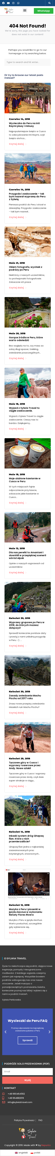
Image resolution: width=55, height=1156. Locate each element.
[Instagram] (13, 3)
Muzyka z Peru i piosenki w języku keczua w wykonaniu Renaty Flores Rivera (25, 912)
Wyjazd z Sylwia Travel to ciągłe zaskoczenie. (24, 409)
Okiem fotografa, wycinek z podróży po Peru (25, 268)
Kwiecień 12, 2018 (19, 905)
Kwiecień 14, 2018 (19, 831)
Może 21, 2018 (17, 263)
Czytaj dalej (16, 143)
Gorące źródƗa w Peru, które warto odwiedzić (26, 339)
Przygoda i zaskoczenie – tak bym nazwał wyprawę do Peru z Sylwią (27, 196)
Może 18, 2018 (17, 404)
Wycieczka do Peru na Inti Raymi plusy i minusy (24, 125)
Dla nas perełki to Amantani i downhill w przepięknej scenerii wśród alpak (27, 555)
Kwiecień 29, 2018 (19, 758)
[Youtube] (8, 3)
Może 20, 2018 (17, 333)
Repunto (46, 1145)
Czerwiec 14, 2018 (19, 119)
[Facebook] (3, 3)
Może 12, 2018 (17, 548)
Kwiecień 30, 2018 (19, 618)
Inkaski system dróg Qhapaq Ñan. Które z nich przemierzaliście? (26, 838)
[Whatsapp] (18, 3)
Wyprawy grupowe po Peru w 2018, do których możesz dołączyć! (26, 625)
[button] (49, 3)
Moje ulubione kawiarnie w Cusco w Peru (24, 480)
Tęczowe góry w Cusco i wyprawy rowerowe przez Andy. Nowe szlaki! (24, 765)
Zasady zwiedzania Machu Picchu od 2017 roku (25, 697)
